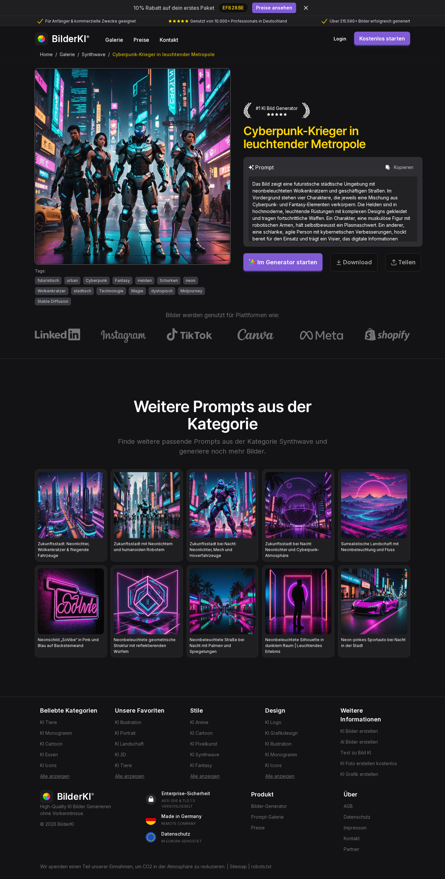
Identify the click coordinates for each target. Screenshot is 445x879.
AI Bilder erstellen (359, 742)
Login (340, 38)
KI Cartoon (51, 744)
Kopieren (403, 167)
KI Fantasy (201, 765)
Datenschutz (357, 817)
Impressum (355, 827)
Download (357, 262)
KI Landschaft (129, 744)
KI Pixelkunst (203, 744)
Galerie (67, 54)
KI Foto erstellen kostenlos (368, 763)
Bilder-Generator (269, 806)
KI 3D (120, 754)
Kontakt (352, 838)
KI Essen (49, 754)
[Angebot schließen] (306, 8)
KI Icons (48, 765)
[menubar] (142, 39)
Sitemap (238, 866)
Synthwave (94, 54)
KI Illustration (128, 722)
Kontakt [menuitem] (169, 40)
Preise (258, 827)
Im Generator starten (287, 262)
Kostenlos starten (382, 38)
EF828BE (233, 7)
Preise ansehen (274, 7)
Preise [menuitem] (141, 40)
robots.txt (261, 866)
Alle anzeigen (54, 776)
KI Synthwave (204, 754)
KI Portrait (125, 733)
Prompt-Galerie (267, 817)
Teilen (407, 262)
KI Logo (273, 722)
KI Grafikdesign (281, 733)
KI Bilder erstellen (359, 731)
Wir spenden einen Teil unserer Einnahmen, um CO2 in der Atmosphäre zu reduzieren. (132, 866)
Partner (351, 849)
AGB (348, 806)
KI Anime (199, 722)
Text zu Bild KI (355, 752)
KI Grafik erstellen (359, 774)
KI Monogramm (56, 733)
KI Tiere (48, 722)
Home (46, 54)
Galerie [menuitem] (114, 40)
